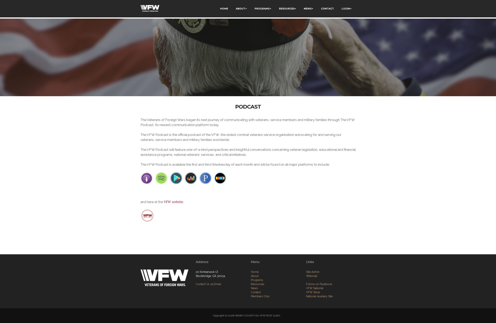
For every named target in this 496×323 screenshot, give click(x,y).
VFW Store (313, 292)
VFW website (173, 202)
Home (255, 271)
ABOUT (240, 8)
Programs (257, 280)
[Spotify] (161, 178)
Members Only (260, 296)
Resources (257, 284)
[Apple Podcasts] (146, 178)
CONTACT (327, 8)
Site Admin (312, 271)
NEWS (308, 8)
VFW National (314, 288)
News (254, 288)
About (254, 276)
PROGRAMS (262, 8)
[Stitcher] (220, 178)
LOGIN (346, 8)
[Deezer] (191, 178)
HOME (224, 8)
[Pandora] (205, 178)
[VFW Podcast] (147, 215)
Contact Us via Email (208, 284)
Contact (256, 292)
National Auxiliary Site (319, 296)
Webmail (311, 276)
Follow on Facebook (319, 284)
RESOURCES (286, 8)
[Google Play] (176, 178)
